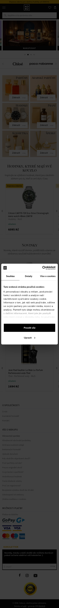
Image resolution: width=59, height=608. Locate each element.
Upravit (28, 337)
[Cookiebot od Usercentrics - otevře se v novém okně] (42, 268)
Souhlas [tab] (10, 276)
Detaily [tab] (28, 276)
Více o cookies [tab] (48, 276)
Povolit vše (29, 327)
